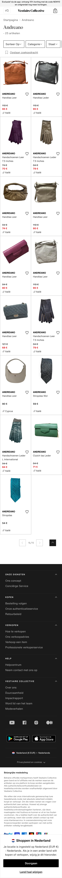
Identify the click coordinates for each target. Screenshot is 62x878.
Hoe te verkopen (15, 631)
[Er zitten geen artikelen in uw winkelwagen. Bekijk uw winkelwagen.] (55, 10)
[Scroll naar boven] (52, 543)
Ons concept (13, 581)
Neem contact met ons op (21, 670)
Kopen (9, 597)
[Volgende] (39, 543)
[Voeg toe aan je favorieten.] (27, 94)
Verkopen (12, 625)
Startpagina (10, 20)
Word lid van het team (18, 703)
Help (8, 658)
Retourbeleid (13, 614)
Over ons (11, 687)
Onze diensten (15, 574)
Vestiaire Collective (19, 681)
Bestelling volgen (16, 603)
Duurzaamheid (14, 693)
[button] (55, 10)
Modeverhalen (14, 709)
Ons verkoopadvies (17, 637)
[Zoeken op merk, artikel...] (6, 10)
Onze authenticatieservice (21, 609)
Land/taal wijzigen (31, 872)
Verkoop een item (16, 642)
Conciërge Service (16, 586)
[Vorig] (22, 543)
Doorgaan (31, 863)
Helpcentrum (13, 665)
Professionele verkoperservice (24, 647)
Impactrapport (14, 698)
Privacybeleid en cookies (29, 762)
